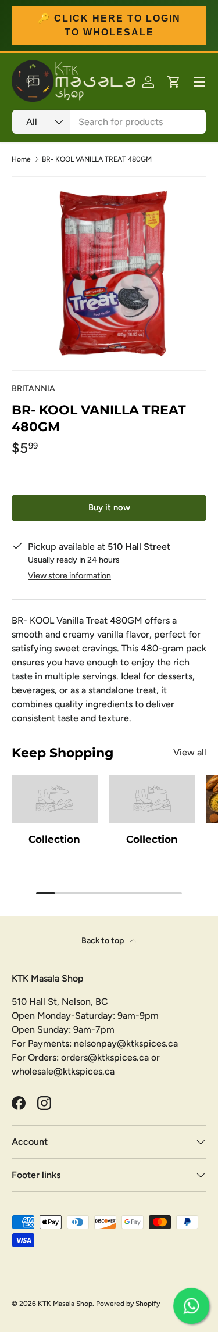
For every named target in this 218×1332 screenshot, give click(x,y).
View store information (69, 576)
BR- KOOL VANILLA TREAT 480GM (97, 159)
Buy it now (109, 507)
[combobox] (109, 122)
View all (189, 752)
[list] (109, 273)
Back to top (103, 941)
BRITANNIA (33, 388)
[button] (174, 82)
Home (21, 159)
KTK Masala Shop (65, 1303)
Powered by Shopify (128, 1303)
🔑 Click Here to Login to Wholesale (109, 25)
